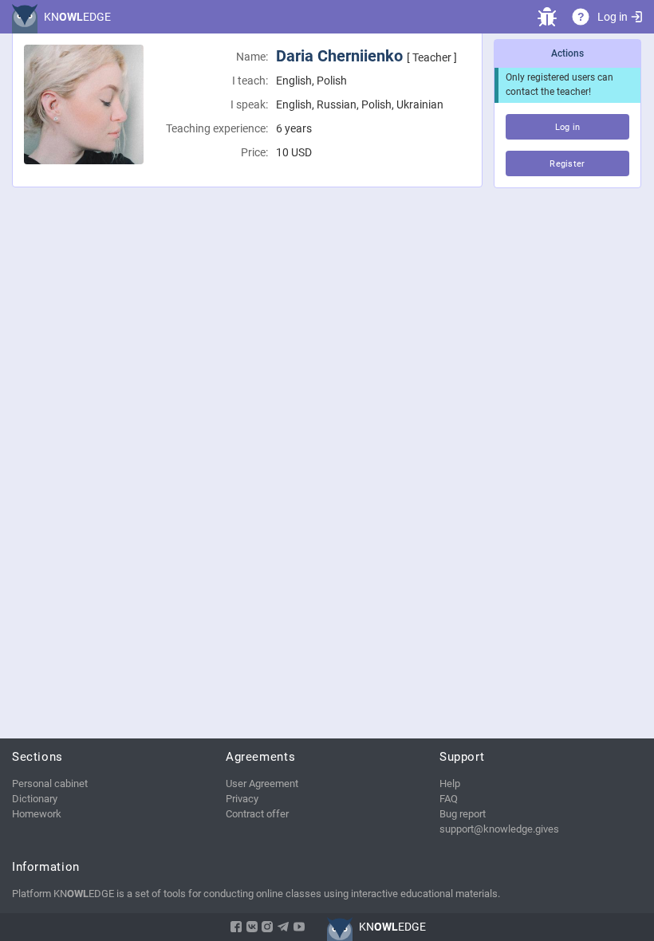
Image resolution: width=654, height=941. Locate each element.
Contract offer (257, 814)
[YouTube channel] (299, 926)
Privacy (242, 799)
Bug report (462, 814)
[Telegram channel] (283, 926)
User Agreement (262, 783)
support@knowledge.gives (499, 829)
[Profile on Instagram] (267, 926)
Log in (612, 16)
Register (567, 164)
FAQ (448, 799)
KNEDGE (77, 16)
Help (449, 783)
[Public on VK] (252, 926)
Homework (36, 814)
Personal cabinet (50, 783)
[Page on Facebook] (236, 926)
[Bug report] (547, 16)
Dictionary (34, 799)
